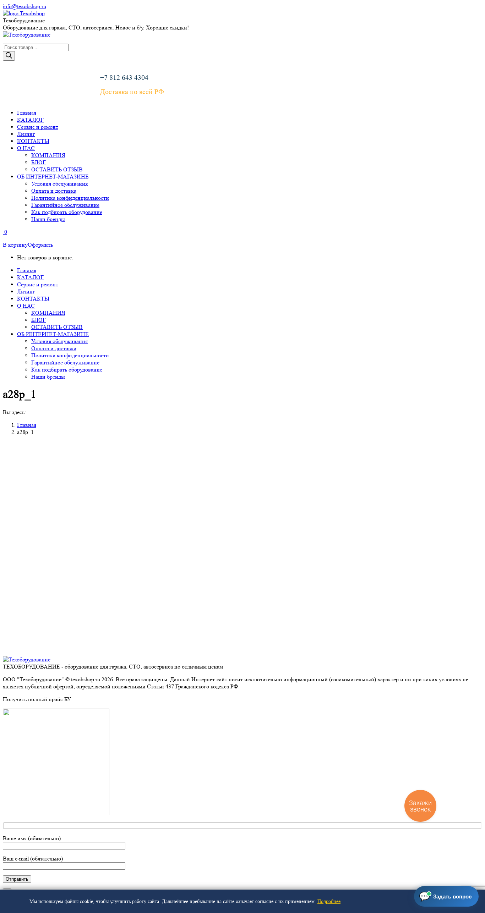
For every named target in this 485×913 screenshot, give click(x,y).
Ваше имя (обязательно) (32, 838)
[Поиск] (9, 56)
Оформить (40, 244)
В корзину (15, 244)
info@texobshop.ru (24, 6)
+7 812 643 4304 (124, 78)
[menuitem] (26, 112)
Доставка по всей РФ (132, 92)
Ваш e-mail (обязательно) (33, 858)
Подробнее (328, 901)
